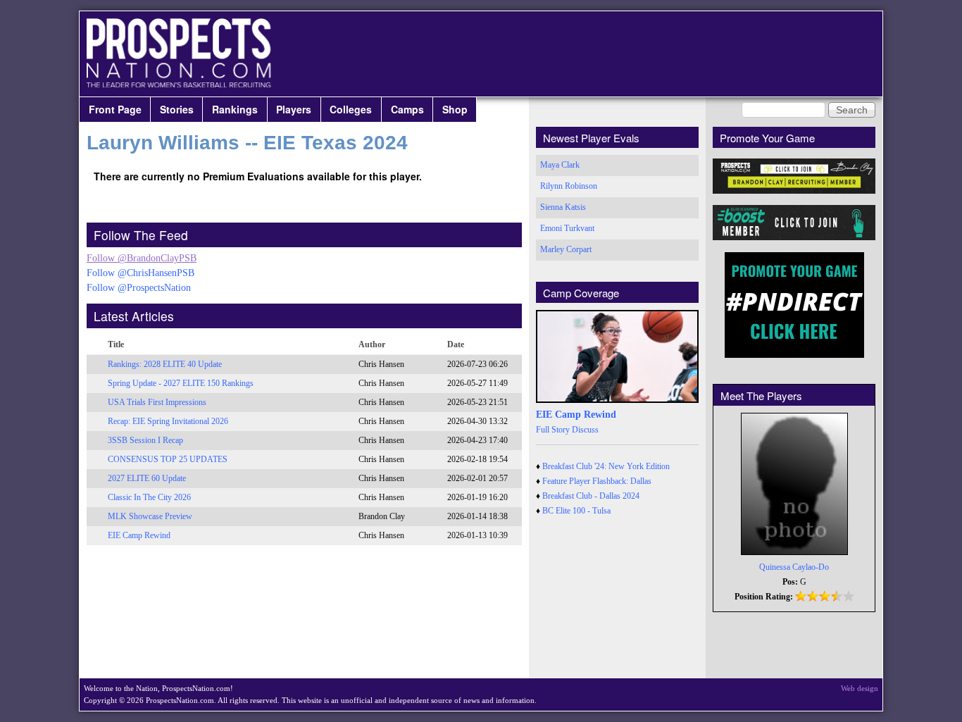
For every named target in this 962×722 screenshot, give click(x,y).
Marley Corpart (566, 249)
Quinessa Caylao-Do (794, 567)
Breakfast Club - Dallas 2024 (590, 496)
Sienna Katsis (563, 207)
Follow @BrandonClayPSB (141, 258)
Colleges (351, 109)
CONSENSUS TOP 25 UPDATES (167, 459)
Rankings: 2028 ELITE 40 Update (165, 364)
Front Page (115, 109)
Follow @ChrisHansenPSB (140, 273)
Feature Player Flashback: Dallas (596, 481)
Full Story (553, 430)
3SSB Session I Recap (145, 440)
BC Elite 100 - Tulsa (576, 511)
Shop (455, 109)
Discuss (585, 430)
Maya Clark (560, 165)
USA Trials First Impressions (157, 402)
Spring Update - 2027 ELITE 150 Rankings (181, 383)
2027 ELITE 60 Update (147, 478)
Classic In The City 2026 (149, 497)
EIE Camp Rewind (139, 535)
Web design (859, 688)
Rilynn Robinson (568, 186)
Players (293, 109)
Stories (177, 109)
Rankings (235, 109)
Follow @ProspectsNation (139, 287)
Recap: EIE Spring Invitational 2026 (168, 421)
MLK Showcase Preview (150, 516)
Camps (407, 109)
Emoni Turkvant (567, 228)
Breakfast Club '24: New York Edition (606, 466)
